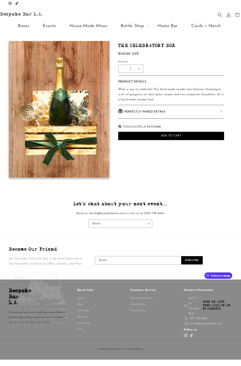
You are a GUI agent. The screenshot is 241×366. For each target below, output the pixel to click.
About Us (82, 317)
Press (80, 329)
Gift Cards (83, 310)
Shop (80, 304)
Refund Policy (138, 304)
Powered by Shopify (133, 349)
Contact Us (83, 323)
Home (80, 298)
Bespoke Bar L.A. (114, 349)
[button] (132, 26)
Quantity (123, 61)
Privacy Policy (138, 310)
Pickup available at (142, 126)
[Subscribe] (148, 224)
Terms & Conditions (141, 298)
